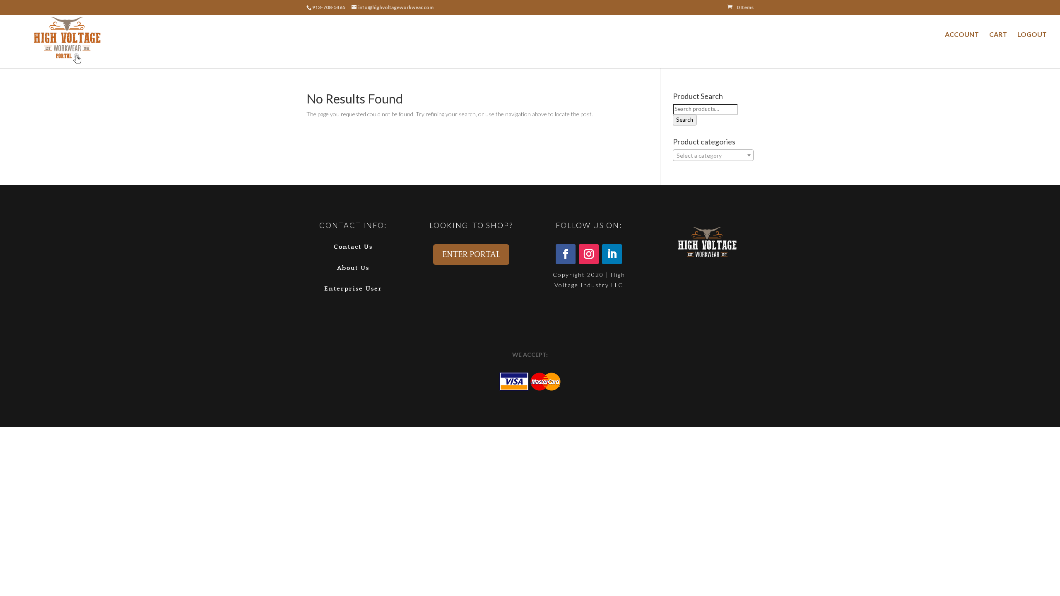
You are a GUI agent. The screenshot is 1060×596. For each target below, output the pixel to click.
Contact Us (353, 246)
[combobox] (713, 155)
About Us (353, 268)
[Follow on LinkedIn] (612, 254)
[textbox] (713, 155)
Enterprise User (353, 288)
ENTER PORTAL (471, 254)
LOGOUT (1032, 34)
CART (998, 34)
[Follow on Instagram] (589, 254)
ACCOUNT (962, 34)
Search (684, 119)
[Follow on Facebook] (566, 254)
